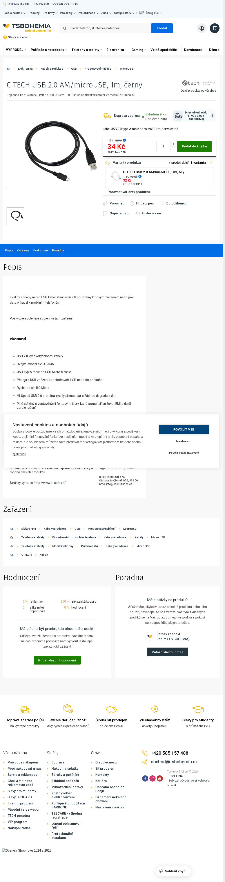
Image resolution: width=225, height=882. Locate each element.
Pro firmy (48, 13)
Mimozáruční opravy (67, 787)
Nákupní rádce (19, 828)
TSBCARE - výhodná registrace (66, 815)
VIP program (17, 822)
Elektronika (115, 50)
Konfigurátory (122, 13)
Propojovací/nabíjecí (98, 68)
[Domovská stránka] (8, 69)
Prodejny (33, 13)
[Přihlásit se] (202, 28)
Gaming (137, 50)
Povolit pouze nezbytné (184, 452)
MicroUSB (126, 68)
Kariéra (101, 781)
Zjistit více (19, 453)
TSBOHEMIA (175, 776)
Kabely (138, 537)
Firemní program (21, 803)
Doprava (57, 762)
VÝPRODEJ (14, 50)
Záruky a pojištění (65, 775)
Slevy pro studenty (22, 791)
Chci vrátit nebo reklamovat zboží (21, 783)
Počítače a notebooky (47, 50)
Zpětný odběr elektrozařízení (63, 795)
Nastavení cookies (109, 807)
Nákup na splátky (64, 769)
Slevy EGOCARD (20, 797)
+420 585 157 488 (18, 4)
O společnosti (106, 762)
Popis (9, 250)
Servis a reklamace (23, 775)
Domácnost (193, 50)
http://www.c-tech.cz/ (50, 483)
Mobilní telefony (62, 546)
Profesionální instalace (62, 836)
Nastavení (184, 441)
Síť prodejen (104, 769)
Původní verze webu (23, 809)
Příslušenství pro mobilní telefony (74, 537)
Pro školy (66, 13)
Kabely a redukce (51, 68)
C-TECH (26, 554)
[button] (150, 13)
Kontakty (102, 775)
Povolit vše (183, 429)
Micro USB (158, 537)
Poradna (58, 250)
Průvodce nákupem (23, 762)
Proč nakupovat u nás (25, 769)
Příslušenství (89, 546)
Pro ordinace (86, 13)
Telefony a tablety (85, 50)
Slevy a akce (17, 37)
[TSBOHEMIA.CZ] (27, 28)
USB (74, 68)
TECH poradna (19, 816)
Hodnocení (41, 250)
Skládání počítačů (65, 781)
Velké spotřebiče (164, 50)
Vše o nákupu (13, 13)
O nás (104, 13)
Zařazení (23, 250)
